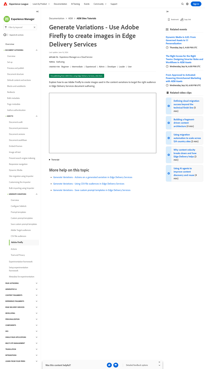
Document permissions (18, 128)
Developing (10, 313)
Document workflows (18, 140)
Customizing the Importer (19, 182)
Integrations (11, 355)
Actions (14, 249)
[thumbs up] (109, 365)
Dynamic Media (15, 170)
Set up (9, 62)
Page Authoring (12, 283)
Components (10, 325)
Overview (9, 44)
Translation (10, 349)
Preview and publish (15, 68)
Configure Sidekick (18, 206)
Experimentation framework (21, 261)
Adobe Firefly (17, 242)
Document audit (16, 122)
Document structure (15, 74)
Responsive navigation (18, 164)
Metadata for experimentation (21, 276)
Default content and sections (19, 80)
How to (10, 116)
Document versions (17, 134)
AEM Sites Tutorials (86, 18)
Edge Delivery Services (14, 307)
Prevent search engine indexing (22, 158)
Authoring (60, 61)
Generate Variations (17, 194)
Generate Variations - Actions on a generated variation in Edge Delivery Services (92, 177)
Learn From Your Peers (15, 361)
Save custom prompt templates (24, 224)
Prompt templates (18, 212)
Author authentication (16, 110)
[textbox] (20, 27)
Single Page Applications (15, 337)
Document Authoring (14, 50)
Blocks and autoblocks (16, 86)
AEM (70, 18)
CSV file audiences (18, 236)
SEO (6, 331)
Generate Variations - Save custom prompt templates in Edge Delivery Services (91, 190)
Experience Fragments (14, 301)
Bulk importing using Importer (21, 188)
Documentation (56, 18)
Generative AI (11, 289)
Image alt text (15, 152)
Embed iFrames (15, 146)
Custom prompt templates (22, 218)
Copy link (187, 19)
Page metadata (13, 104)
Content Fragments (13, 295)
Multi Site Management (15, 343)
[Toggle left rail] (37, 12)
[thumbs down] (115, 365)
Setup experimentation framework (18, 269)
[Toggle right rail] (167, 12)
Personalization (12, 319)
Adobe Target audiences (21, 230)
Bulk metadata (13, 98)
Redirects (11, 92)
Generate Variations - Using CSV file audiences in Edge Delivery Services (88, 183)
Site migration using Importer (21, 176)
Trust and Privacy (18, 255)
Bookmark (175, 19)
